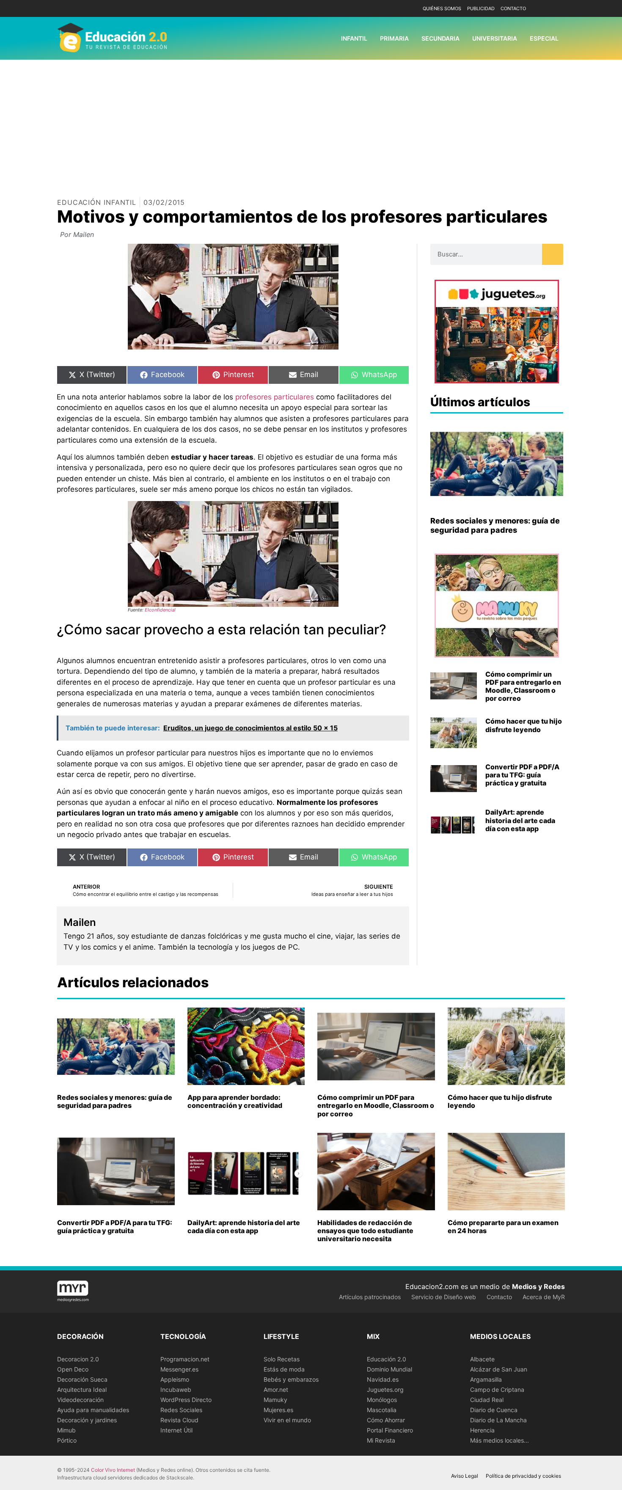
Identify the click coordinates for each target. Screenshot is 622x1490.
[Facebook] (545, 9)
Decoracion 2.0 (78, 1359)
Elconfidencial (160, 610)
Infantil (354, 38)
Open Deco (72, 1369)
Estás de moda (284, 1369)
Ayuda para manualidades (93, 1409)
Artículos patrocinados (370, 1296)
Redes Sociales (181, 1409)
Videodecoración (80, 1399)
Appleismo (174, 1379)
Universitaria (494, 38)
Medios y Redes (538, 1286)
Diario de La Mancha (498, 1420)
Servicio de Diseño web (443, 1296)
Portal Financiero (390, 1430)
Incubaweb (175, 1389)
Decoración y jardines (87, 1420)
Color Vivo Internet (113, 1470)
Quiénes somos (442, 8)
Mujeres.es (278, 1409)
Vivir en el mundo (287, 1420)
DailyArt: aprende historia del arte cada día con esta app (520, 820)
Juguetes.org (385, 1389)
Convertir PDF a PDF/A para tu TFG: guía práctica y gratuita (522, 775)
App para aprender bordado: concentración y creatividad (234, 1101)
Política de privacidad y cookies (523, 1476)
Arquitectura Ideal (82, 1389)
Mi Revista (381, 1440)
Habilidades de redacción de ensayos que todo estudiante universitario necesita (365, 1230)
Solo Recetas (282, 1359)
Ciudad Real (487, 1399)
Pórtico (67, 1440)
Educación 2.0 (386, 1359)
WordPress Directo (186, 1399)
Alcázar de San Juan (498, 1369)
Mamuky (275, 1399)
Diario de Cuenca (493, 1409)
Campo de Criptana (497, 1389)
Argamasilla (486, 1379)
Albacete (482, 1359)
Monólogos (382, 1399)
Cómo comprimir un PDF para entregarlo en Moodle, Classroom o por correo (523, 686)
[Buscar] (552, 254)
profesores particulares (274, 397)
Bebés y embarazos (291, 1379)
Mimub (66, 1430)
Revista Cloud (179, 1420)
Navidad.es (383, 1379)
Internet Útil (176, 1430)
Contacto (513, 8)
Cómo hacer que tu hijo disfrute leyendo (523, 725)
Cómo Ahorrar (386, 1420)
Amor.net (276, 1389)
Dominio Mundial (389, 1369)
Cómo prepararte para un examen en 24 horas (503, 1226)
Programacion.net (184, 1359)
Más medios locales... (499, 1440)
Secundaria (440, 38)
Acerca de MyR (544, 1296)
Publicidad (481, 8)
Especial (544, 38)
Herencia (482, 1430)
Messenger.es (179, 1369)
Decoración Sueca (82, 1379)
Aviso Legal (464, 1476)
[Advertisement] (311, 123)
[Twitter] (557, 9)
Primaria (394, 38)
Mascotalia (381, 1409)
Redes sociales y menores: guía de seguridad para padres (495, 525)
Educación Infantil (96, 202)
